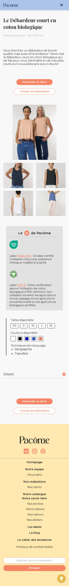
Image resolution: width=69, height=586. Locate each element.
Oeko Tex (24, 255)
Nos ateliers (34, 519)
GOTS (21, 285)
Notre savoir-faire (34, 498)
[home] (10, 5)
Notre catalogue (34, 494)
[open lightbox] (18, 175)
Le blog (34, 532)
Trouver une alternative (34, 91)
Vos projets (34, 474)
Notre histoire (35, 509)
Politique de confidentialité (34, 547)
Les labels (35, 527)
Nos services (35, 503)
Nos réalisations (34, 481)
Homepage (34, 462)
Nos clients (34, 487)
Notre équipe (34, 469)
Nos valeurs (35, 514)
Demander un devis (34, 82)
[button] (62, 5)
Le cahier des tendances (34, 539)
